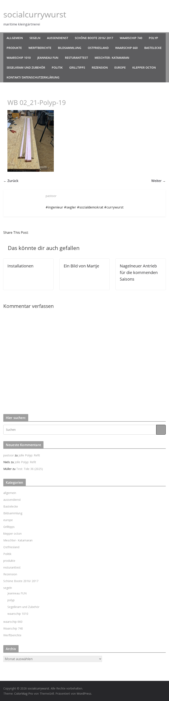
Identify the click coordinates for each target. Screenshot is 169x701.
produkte (14, 48)
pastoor (8, 455)
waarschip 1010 (19, 58)
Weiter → (158, 180)
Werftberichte (39, 48)
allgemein (15, 38)
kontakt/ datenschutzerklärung (33, 77)
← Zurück (10, 180)
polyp (153, 38)
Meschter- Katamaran (112, 58)
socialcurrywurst (34, 14)
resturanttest (76, 58)
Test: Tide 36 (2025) (29, 469)
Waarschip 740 (131, 38)
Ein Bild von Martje (81, 266)
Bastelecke (153, 48)
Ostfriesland (98, 48)
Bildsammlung (69, 48)
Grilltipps (77, 67)
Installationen (20, 266)
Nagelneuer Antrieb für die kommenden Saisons (139, 272)
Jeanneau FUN (47, 58)
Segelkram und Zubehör (26, 67)
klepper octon (144, 67)
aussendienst (57, 38)
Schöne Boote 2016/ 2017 (94, 38)
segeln (34, 38)
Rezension (100, 67)
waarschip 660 (126, 48)
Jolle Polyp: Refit (29, 455)
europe (120, 67)
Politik (57, 67)
